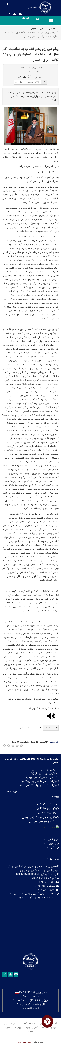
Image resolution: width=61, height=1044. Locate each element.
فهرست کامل (11, 792)
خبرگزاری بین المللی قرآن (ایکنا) (43, 773)
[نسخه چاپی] (24, 77)
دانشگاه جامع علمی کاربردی (44, 822)
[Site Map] (14, 14)
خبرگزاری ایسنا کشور (48, 808)
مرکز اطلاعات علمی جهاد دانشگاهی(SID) (39, 785)
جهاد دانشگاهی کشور (47, 804)
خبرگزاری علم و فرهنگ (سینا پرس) (40, 817)
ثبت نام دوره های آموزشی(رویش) (42, 777)
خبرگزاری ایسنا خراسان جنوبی (44, 769)
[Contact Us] (20, 14)
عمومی (33, 28)
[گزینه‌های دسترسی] (47, 1021)
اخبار (42, 28)
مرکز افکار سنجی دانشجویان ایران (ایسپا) (39, 781)
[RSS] (9, 14)
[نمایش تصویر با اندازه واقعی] (30, 126)
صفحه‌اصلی (53, 28)
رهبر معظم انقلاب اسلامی (30, 728)
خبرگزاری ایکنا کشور (48, 813)
